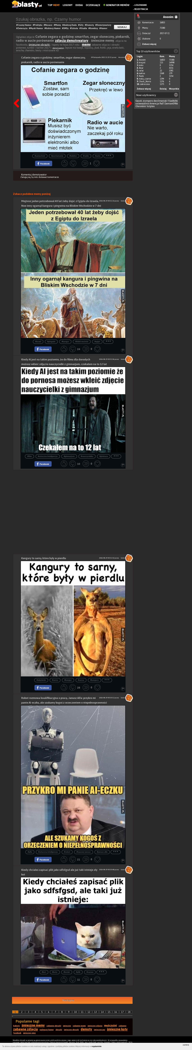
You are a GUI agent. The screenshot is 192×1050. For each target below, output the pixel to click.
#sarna (81, 680)
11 (82, 1012)
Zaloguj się (25, 177)
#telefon (73, 156)
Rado (141, 76)
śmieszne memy (33, 1025)
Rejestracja (141, 9)
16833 (162, 22)
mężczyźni (110, 1025)
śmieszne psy (99, 1030)
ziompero (148, 100)
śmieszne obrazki (39, 44)
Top (54, 5)
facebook (17, 1033)
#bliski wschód (81, 342)
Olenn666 (140, 106)
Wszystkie (174, 89)
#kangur (65, 342)
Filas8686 (173, 100)
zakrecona (145, 84)
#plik (78, 972)
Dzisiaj (163, 89)
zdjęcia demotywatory (71, 40)
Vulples (151, 106)
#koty (54, 972)
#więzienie (41, 680)
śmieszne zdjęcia (95, 1026)
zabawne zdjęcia (25, 1029)
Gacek (138, 100)
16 (115, 1012)
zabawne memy (79, 1026)
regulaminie (97, 1046)
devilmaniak (160, 100)
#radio (86, 156)
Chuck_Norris (145, 81)
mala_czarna (145, 79)
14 (102, 1012)
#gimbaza (103, 456)
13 (95, 1012)
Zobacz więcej (149, 44)
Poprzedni (17, 95)
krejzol (142, 62)
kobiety (16, 1026)
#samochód (40, 156)
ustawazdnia (142, 103)
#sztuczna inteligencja (47, 456)
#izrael (38, 342)
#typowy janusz (83, 852)
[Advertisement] (73, 491)
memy (86, 44)
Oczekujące (93, 5)
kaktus (142, 73)
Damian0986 (171, 103)
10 (75, 1012)
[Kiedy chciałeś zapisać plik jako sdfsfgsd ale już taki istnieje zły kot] (73, 922)
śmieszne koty (117, 1029)
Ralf (161, 103)
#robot (67, 852)
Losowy (67, 5)
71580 (162, 28)
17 (122, 1012)
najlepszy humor (47, 1030)
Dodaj (79, 5)
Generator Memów (117, 5)
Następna (128, 95)
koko (141, 65)
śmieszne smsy (29, 1033)
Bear (141, 68)
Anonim (142, 60)
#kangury (94, 680)
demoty (86, 1029)
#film (29, 456)
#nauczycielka (87, 456)
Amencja (154, 103)
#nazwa (90, 972)
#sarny (55, 680)
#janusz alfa (102, 852)
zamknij (186, 1045)
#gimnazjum (69, 456)
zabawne (122, 1026)
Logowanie (140, 5)
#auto (97, 156)
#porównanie (57, 156)
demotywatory (58, 48)
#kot (44, 972)
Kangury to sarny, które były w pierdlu (43, 558)
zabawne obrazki (53, 1026)
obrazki (59, 1030)
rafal (141, 70)
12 (89, 1012)
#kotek (67, 972)
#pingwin (51, 342)
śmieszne (67, 1026)
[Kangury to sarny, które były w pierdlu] (73, 618)
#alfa (30, 852)
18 (129, 1012)
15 (109, 1012)
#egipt (97, 342)
